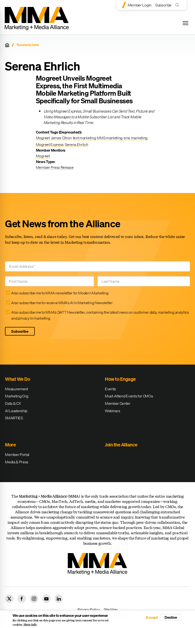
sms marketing (135, 138)
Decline (171, 617)
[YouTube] (46, 598)
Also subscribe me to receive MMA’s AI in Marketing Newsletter (61, 303)
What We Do (17, 379)
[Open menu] (185, 23)
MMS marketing (109, 138)
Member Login (139, 5)
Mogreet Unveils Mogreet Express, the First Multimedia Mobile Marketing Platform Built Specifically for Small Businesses (84, 89)
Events (110, 389)
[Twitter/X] (9, 598)
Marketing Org (16, 396)
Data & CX (13, 403)
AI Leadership (16, 411)
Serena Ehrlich (76, 144)
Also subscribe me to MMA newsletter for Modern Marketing (59, 293)
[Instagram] (34, 598)
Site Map (110, 609)
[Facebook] (21, 598)
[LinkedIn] (58, 598)
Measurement (16, 389)
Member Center (118, 403)
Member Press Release (55, 167)
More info (30, 624)
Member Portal (17, 454)
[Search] (178, 5)
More (10, 444)
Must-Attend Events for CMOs (129, 396)
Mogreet (43, 138)
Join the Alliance (121, 444)
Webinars (112, 411)
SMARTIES (14, 418)
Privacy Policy (89, 609)
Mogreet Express (50, 144)
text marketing (84, 138)
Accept (152, 617)
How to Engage (120, 379)
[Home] (7, 45)
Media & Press (16, 462)
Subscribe (163, 5)
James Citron (61, 138)
